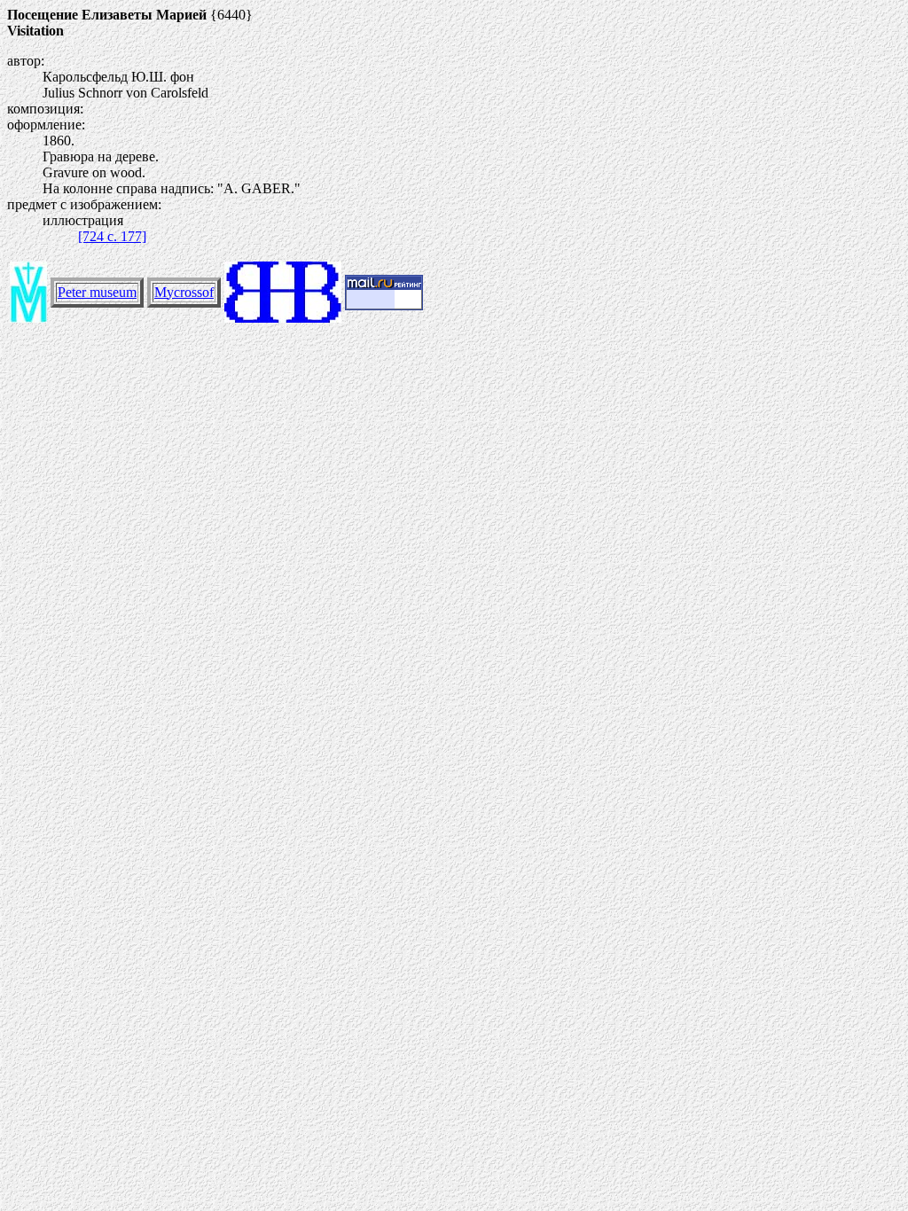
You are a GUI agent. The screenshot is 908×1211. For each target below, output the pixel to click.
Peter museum (97, 292)
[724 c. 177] (112, 236)
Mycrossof (184, 292)
